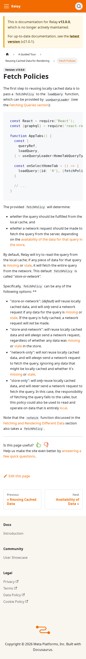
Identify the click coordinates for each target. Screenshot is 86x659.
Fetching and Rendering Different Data (33, 423)
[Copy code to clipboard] (77, 117)
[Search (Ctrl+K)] (79, 6)
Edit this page (19, 476)
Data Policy (12, 595)
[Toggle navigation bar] (6, 6)
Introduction (13, 533)
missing (13, 265)
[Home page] (7, 54)
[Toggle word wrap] (69, 117)
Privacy (9, 581)
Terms (8, 588)
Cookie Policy (13, 601)
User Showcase (15, 557)
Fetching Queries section (29, 105)
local (63, 408)
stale (28, 265)
